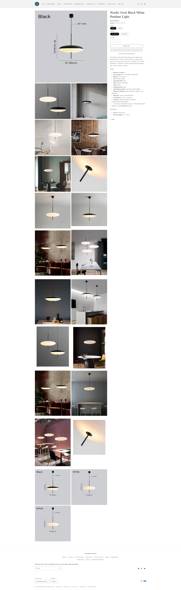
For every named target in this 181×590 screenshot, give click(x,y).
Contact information (92, 586)
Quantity (112, 37)
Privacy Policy (89, 557)
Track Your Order (79, 557)
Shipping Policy (114, 557)
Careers (107, 557)
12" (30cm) (115, 34)
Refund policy (59, 586)
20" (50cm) (124, 34)
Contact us (71, 557)
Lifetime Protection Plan (98, 559)
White (120, 28)
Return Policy (80, 559)
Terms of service (74, 586)
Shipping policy (83, 586)
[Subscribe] (59, 568)
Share (113, 119)
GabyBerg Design (42, 586)
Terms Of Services (99, 557)
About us (64, 557)
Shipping (112, 22)
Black (113, 28)
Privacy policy (66, 586)
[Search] (138, 4)
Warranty (88, 559)
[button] (126, 50)
